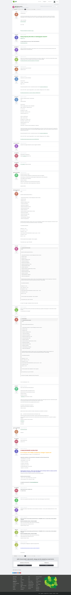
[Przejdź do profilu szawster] (16, 37)
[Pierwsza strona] (12, 9)
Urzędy (37, 585)
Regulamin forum (46, 593)
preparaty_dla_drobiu (16, 190)
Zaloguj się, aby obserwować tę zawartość (46, 6)
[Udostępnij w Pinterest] (20, 572)
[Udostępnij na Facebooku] (14, 572)
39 (26, 9)
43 (32, 9)
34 (19, 9)
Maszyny (22, 584)
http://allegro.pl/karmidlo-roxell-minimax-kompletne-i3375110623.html (30, 60)
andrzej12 (16, 66)
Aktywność (49, 1)
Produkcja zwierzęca (31, 584)
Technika (37, 582)
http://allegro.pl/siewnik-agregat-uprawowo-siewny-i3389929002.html (30, 139)
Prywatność (50, 593)
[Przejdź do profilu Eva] (13, 7)
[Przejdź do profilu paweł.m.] (16, 389)
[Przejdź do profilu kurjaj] (16, 59)
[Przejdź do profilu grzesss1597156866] (16, 432)
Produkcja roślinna (30, 582)
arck (16, 11)
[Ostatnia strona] (35, 9)
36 (22, 9)
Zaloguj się (46, 565)
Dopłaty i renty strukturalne (15, 581)
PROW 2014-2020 (30, 587)
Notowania (22, 589)
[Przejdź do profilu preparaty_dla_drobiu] (16, 194)
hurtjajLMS (16, 152)
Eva (19, 7)
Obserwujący (54, 6)
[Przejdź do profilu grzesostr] (16, 79)
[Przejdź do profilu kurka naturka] (16, 146)
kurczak (16, 246)
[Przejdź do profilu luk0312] (16, 310)
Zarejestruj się (24, 565)
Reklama (54, 593)
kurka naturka (16, 143)
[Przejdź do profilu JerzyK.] (16, 545)
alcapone (16, 316)
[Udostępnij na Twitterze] (12, 572)
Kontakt (57, 593)
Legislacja (22, 582)
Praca (29, 578)
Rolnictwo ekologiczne (39, 576)
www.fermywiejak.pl (23, 21)
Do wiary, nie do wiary (16, 583)
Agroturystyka (15, 576)
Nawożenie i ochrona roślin (23, 586)
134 (57, 6)
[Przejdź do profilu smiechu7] (16, 500)
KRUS (21, 581)
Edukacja (14, 586)
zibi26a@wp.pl (23, 396)
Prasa (29, 579)
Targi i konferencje (38, 581)
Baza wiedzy (14, 579)
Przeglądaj (44, 1)
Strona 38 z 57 (39, 9)
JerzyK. (16, 542)
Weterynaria (37, 587)
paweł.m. (16, 386)
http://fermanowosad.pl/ (24, 429)
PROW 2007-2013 (30, 585)
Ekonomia (14, 589)
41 (29, 9)
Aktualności (14, 578)
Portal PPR (39, 1)
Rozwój (37, 579)
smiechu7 (16, 497)
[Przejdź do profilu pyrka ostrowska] (16, 175)
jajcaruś (16, 517)
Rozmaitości (37, 578)
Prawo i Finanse (30, 581)
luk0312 (16, 307)
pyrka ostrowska (16, 172)
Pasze (29, 576)
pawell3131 (16, 46)
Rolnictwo (29, 588)
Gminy (21, 576)
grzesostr (16, 76)
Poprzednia (15, 9)
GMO (21, 578)
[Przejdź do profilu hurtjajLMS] (16, 156)
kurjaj (16, 56)
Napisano (24, 11)
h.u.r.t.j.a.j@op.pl (23, 164)
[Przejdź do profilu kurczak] (16, 249)
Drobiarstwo (26, 7)
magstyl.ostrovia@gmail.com (44, 86)
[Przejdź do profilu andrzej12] (16, 69)
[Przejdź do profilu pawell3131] (16, 50)
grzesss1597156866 (16, 428)
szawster (16, 34)
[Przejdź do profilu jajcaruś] (16, 520)
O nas (39, 593)
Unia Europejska (38, 584)
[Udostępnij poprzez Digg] (15, 572)
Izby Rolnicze (22, 579)
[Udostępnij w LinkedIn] (19, 572)
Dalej (34, 9)
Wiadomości (37, 588)
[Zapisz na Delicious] (16, 572)
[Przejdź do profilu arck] (16, 14)
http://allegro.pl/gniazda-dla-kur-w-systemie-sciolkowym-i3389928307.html (30, 92)
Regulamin (42, 593)
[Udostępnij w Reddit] (18, 572)
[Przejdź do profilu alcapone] (16, 320)
